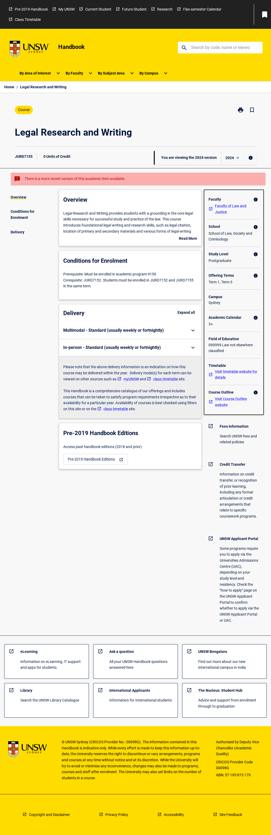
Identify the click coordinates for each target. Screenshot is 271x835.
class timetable (165, 379)
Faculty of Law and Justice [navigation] (230, 209)
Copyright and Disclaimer (49, 815)
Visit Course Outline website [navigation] (231, 402)
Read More (188, 239)
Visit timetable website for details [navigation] (236, 375)
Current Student (98, 9)
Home (9, 87)
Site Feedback (230, 815)
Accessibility (174, 815)
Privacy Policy (116, 815)
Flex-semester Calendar (202, 9)
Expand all (186, 312)
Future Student (134, 9)
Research (165, 9)
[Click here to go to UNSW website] (29, 50)
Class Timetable (28, 19)
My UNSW (66, 9)
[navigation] (95, 459)
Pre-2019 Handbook (31, 9)
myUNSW (131, 379)
